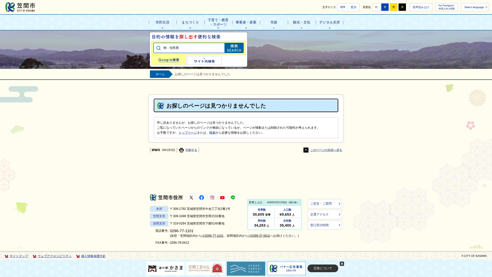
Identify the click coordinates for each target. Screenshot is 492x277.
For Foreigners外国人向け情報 (447, 7)
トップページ (188, 132)
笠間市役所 (166, 197)
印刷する (191, 150)
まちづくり (190, 22)
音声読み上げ (421, 7)
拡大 (354, 7)
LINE (232, 197)
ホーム (160, 74)
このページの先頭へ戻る (326, 150)
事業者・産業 (246, 22)
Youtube (222, 197)
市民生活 (162, 22)
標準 (342, 7)
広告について (323, 268)
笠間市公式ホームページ (20, 7)
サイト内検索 (204, 60)
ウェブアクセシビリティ (54, 256)
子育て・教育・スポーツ (218, 22)
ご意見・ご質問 (321, 203)
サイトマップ (19, 256)
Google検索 (168, 60)
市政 (273, 22)
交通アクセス (319, 214)
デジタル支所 (329, 22)
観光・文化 (301, 22)
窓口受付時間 (319, 225)
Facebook (201, 197)
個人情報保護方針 (93, 256)
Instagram (212, 197)
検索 (212, 132)
